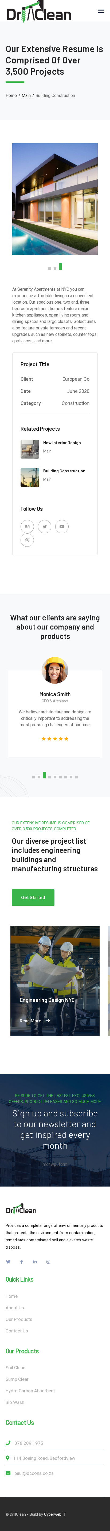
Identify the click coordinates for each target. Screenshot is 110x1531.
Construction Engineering (54, 1000)
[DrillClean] (39, 10)
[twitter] (8, 1261)
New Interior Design (62, 442)
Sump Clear (17, 1379)
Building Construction (64, 470)
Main (26, 95)
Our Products (19, 1319)
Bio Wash (15, 1402)
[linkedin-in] (35, 1261)
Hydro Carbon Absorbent (30, 1390)
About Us (15, 1307)
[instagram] (48, 1261)
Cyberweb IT (55, 1514)
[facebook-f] (21, 1261)
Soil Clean (15, 1367)
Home (11, 95)
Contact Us (17, 1331)
